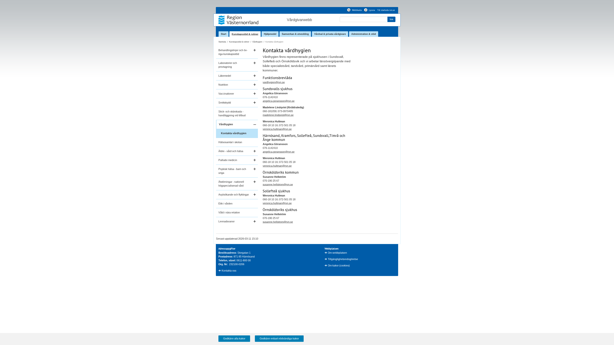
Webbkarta (356, 10)
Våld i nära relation (229, 212)
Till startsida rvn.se (386, 10)
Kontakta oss (229, 270)
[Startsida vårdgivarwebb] (238, 20)
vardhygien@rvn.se (274, 82)
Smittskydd (224, 102)
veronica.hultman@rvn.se (277, 129)
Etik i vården (225, 203)
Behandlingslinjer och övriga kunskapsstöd (232, 52)
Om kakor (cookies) (339, 265)
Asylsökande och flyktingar (233, 194)
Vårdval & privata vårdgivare (330, 34)
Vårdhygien (257, 42)
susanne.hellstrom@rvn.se (278, 184)
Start (223, 34)
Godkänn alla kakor (234, 338)
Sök (391, 19)
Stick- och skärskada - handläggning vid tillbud (232, 113)
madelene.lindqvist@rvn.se (278, 115)
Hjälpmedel (270, 34)
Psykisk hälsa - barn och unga (232, 171)
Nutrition (223, 84)
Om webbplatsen (337, 252)
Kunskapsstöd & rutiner (245, 34)
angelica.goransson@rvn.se (279, 101)
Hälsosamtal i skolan (230, 142)
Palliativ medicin (227, 160)
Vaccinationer (226, 93)
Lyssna (371, 10)
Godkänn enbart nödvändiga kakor (279, 338)
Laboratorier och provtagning (227, 65)
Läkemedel (224, 75)
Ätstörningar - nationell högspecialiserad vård (231, 183)
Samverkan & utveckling (295, 34)
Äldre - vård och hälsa (230, 151)
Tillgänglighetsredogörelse (343, 259)
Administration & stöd (363, 34)
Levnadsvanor (226, 221)
